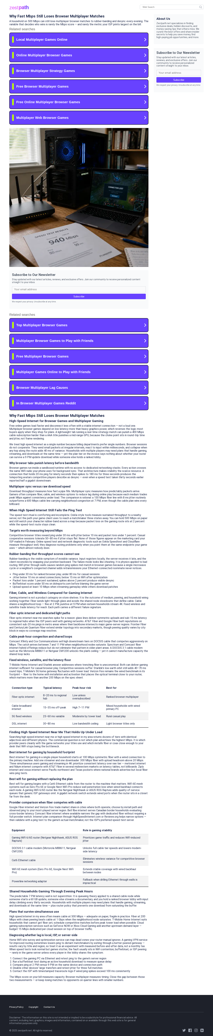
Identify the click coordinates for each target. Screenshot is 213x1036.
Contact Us (49, 1007)
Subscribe (78, 296)
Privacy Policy (16, 1007)
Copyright (33, 1007)
